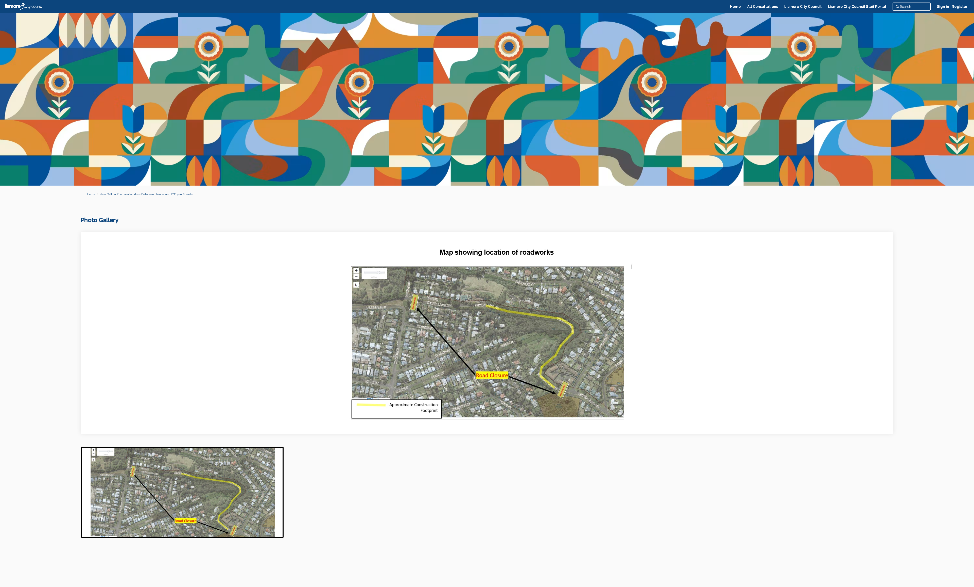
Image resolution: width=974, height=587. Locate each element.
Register (960, 7)
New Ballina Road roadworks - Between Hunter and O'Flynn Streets (146, 194)
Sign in (943, 7)
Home (91, 194)
